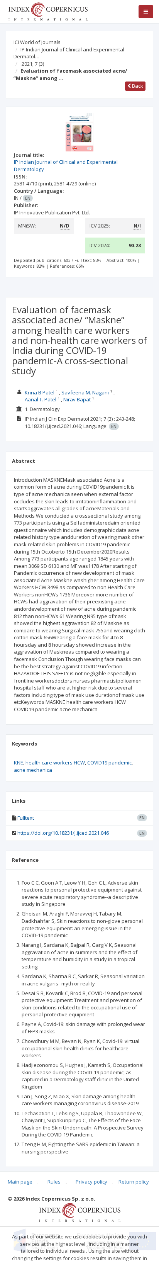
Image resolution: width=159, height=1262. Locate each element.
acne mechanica (33, 769)
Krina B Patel (39, 392)
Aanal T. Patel (40, 399)
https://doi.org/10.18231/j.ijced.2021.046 (63, 832)
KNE (18, 762)
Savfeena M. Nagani (85, 392)
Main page (20, 1181)
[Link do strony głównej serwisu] (48, 10)
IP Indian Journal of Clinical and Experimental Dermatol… (69, 53)
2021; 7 (33, 63)
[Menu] (146, 11)
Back (137, 85)
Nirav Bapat (77, 399)
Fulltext (25, 817)
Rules (54, 1181)
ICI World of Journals (37, 42)
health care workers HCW (55, 762)
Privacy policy (91, 1181)
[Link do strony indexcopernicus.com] (79, 1211)
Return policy (133, 1181)
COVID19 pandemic (109, 762)
